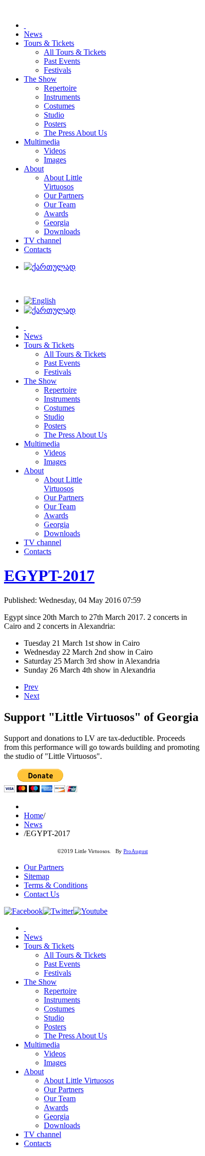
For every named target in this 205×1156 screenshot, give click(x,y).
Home (33, 815)
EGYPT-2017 (49, 575)
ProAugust (135, 851)
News (33, 824)
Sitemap (36, 876)
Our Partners (44, 867)
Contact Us (41, 894)
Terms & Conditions (56, 885)
